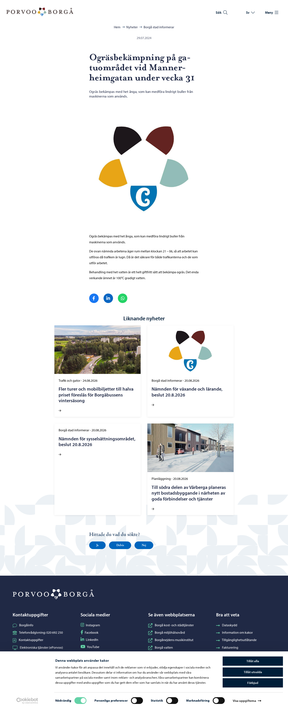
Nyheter (132, 27)
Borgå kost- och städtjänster (174, 625)
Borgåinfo (26, 625)
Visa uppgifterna (244, 701)
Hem (117, 27)
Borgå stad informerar (159, 27)
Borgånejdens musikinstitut (174, 640)
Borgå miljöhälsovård (170, 632)
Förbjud (252, 683)
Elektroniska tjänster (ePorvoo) (41, 647)
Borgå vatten (164, 647)
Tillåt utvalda (253, 672)
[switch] (137, 700)
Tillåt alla (252, 661)
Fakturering (230, 647)
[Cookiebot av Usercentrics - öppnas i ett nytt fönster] (27, 701)
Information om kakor (237, 632)
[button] (97, 545)
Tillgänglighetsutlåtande (239, 640)
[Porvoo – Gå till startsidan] (39, 12)
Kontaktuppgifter (31, 640)
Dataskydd (229, 625)
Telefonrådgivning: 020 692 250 (41, 632)
